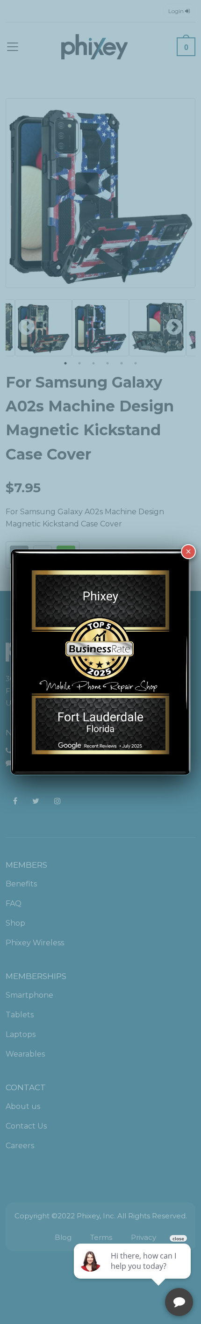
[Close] (188, 551)
